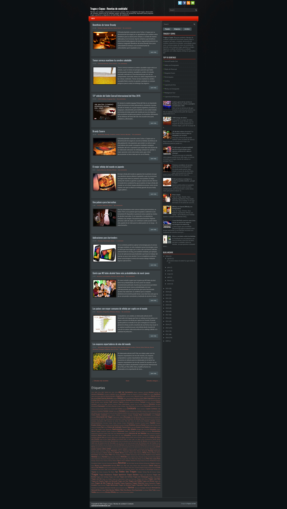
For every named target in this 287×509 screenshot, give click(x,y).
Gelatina (125, 429)
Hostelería (157, 433)
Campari (142, 402)
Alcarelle (146, 392)
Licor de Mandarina (108, 445)
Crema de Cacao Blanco (103, 413)
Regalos (152, 463)
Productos (153, 460)
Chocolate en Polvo (155, 406)
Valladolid (121, 488)
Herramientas (156, 431)
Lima (104, 449)
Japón (99, 170)
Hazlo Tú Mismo (130, 431)
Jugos (109, 439)
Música (158, 454)
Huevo (100, 435)
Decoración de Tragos (104, 417)
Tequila (93, 472)
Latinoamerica (148, 439)
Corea (135, 411)
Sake (128, 465)
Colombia (100, 411)
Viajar (103, 490)
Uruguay (109, 99)
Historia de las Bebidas (137, 433)
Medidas (131, 453)
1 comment (119, 241)
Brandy (100, 28)
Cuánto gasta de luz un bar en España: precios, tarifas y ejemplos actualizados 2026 (183, 104)
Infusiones (134, 435)
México (154, 453)
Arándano (113, 396)
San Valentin (100, 467)
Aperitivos (157, 394)
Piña (147, 459)
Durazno (146, 421)
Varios (110, 205)
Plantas (110, 460)
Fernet (143, 425)
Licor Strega (152, 447)
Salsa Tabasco (133, 465)
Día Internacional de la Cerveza (150, 417)
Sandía (110, 467)
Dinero (153, 419)
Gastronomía (117, 429)
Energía (124, 423)
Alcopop (156, 392)
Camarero (136, 402)
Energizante (130, 423)
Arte (124, 396)
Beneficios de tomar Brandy (104, 25)
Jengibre (128, 437)
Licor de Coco (119, 443)
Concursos (116, 411)
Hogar (148, 433)
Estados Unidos (130, 347)
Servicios (118, 467)
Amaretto (123, 394)
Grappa (108, 431)
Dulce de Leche (135, 421)
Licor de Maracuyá (129, 445)
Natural (100, 457)
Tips (116, 472)
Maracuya (126, 451)
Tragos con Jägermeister (118, 479)
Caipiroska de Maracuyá (171, 97)
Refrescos (141, 463)
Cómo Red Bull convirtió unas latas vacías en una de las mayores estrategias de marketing (183, 222)
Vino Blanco (128, 490)
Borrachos (117, 400)
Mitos (113, 454)
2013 (167, 328)
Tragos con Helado (107, 479)
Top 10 (113, 349)
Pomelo (128, 460)
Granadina (153, 429)
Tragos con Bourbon (145, 475)
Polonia (123, 460)
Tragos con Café (114, 477)
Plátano (115, 460)
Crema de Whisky (156, 413)
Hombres (152, 433)
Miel (110, 455)
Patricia (113, 459)
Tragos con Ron (154, 479)
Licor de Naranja (99, 447)
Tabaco (143, 469)
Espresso (158, 423)
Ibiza (113, 435)
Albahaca (140, 392)
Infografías (106, 312)
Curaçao (130, 415)
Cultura (118, 415)
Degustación (116, 417)
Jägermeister (115, 437)
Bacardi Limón (143, 396)
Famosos (138, 425)
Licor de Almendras (123, 441)
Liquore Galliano (123, 449)
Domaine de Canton (112, 421)
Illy (119, 435)
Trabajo (158, 472)
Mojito (128, 454)
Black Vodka (157, 398)
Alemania (101, 347)
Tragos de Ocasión (113, 483)
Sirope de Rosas (148, 467)
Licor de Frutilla (151, 443)
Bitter (141, 398)
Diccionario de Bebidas (133, 419)
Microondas (101, 454)
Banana (158, 396)
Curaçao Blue (137, 415)
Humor (104, 435)
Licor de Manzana (119, 445)
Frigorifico (133, 427)
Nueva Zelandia (131, 457)
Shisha (122, 467)
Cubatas (113, 415)
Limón (108, 449)
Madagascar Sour (169, 93)
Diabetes (123, 419)
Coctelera (143, 409)
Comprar (110, 411)
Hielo (109, 433)
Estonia (103, 425)
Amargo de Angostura (132, 394)
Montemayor (134, 454)
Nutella (146, 457)
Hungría (109, 435)
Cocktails (131, 408)
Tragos (94, 474)
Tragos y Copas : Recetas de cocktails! (108, 9)
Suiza (122, 469)
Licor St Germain (144, 447)
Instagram (146, 435)
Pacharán (97, 459)
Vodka (93, 492)
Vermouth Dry (156, 488)
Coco (138, 409)
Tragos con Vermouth (110, 481)
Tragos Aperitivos (119, 474)
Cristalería (104, 415)
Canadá (148, 402)
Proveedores (94, 463)
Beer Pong (126, 398)
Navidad (104, 457)
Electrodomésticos (96, 423)
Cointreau (154, 409)
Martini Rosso (119, 453)
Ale (159, 392)
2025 (167, 288)
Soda (158, 467)
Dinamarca (148, 419)
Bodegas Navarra (101, 400)
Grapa (98, 431)
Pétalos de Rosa (142, 459)
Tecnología (106, 241)
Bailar (149, 396)
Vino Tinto (152, 490)
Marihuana (157, 451)
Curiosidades (106, 276)
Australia (113, 347)
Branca (134, 400)
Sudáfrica (107, 349)
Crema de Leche (122, 413)
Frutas (142, 427)
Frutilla (147, 427)
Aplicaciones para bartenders (105, 237)
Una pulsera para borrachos (104, 202)
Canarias (153, 402)
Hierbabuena (120, 433)
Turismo (93, 488)
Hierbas (127, 433)
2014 (92, 392)
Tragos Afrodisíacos (105, 475)
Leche (154, 439)
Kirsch (121, 439)
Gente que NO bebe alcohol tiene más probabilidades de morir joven (121, 273)
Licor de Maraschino (141, 445)
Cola (159, 409)
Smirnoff (154, 467)
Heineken (138, 431)
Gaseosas (109, 429)
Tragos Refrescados (112, 485)
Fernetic (148, 425)
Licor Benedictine (112, 441)
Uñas (97, 488)
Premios (147, 460)
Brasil (142, 400)
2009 (167, 341)
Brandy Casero (99, 131)
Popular (167, 29)
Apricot (99, 396)
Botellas (123, 400)
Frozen (138, 427)
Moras (139, 454)
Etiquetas (121, 425)
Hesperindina (94, 433)
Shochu (126, 467)
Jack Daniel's (108, 437)
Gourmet (146, 429)
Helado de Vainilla (146, 431)
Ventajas (142, 488)
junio (168, 271)
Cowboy (167, 81)
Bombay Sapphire (110, 400)
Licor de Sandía (108, 447)
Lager (133, 439)
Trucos (151, 485)
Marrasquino (99, 453)
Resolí (101, 465)
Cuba (109, 415)
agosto (169, 258)
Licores (158, 447)
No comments (127, 28)
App (96, 396)
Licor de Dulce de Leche (129, 443)
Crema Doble (95, 415)
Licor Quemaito (136, 447)
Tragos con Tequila (97, 481)
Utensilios (108, 488)
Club (109, 409)
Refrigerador (147, 463)
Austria (132, 396)
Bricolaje (153, 400)
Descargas (127, 417)
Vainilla (113, 488)
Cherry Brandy (112, 406)
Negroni (110, 457)
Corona (139, 411)
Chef (106, 406)
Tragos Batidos (133, 474)
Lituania (130, 449)
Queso (110, 463)
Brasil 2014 (148, 400)
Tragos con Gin (96, 479)
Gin (129, 429)
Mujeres (148, 454)
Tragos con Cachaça (102, 477)
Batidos (115, 398)
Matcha (126, 453)
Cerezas (140, 404)
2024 (113, 392)
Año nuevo (150, 394)
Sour (102, 469)
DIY (105, 421)
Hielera (106, 433)
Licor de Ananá (133, 441)
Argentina (107, 347)
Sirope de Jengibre (139, 467)
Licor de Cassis (99, 443)
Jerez (131, 437)
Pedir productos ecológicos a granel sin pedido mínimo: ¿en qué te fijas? (183, 181)
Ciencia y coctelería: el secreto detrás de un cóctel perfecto (182, 166)
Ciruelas (112, 134)
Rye (125, 465)
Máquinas (120, 451)
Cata (105, 404)
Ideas (116, 435)
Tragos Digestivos (126, 483)
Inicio (93, 18)
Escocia (147, 423)
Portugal (101, 349)
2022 (167, 298)
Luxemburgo (141, 449)
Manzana (114, 451)
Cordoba (132, 411)
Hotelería (94, 435)
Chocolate (147, 406)
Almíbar (112, 394)
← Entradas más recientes (100, 381)
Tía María (111, 472)
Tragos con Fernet (154, 477)
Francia (138, 347)
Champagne (101, 406)
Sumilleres (127, 469)
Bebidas (120, 398)
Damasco (93, 417)
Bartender (110, 398)
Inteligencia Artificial (154, 435)
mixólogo (123, 454)
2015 (99, 99)
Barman (104, 398)
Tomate (139, 472)
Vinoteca (158, 490)
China (138, 406)
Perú (133, 459)
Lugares (135, 449)
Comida (105, 411)
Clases (101, 409)
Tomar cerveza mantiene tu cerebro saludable (112, 60)
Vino (114, 99)
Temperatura (157, 469)
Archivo (187, 29)
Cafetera (115, 402)
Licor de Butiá (151, 441)
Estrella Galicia (109, 425)
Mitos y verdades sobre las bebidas (183, 236)
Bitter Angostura (149, 398)
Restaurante (107, 465)
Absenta (135, 392)
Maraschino (132, 451)
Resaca (97, 465)
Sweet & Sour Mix (136, 469)
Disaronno (157, 419)
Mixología (118, 454)
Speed (105, 469)
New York (114, 457)
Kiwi (125, 439)
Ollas (154, 457)
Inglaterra (139, 435)
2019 (167, 308)
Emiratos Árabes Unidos (109, 423)
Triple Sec (146, 485)
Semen (114, 467)
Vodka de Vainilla (100, 492)
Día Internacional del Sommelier (112, 419)
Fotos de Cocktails (114, 427)
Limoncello (114, 449)
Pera (130, 459)
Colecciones (94, 411)
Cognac (105, 28)
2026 (116, 392)
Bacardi (137, 396)
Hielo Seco (113, 433)
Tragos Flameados (150, 483)
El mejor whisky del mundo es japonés (108, 167)
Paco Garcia (104, 459)
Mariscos (93, 453)
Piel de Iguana (168, 77)
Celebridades (126, 404)
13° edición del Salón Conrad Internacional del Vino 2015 (116, 96)
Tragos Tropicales (137, 485)
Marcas (139, 451)
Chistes (142, 406)
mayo (169, 274)
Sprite (109, 469)
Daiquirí (157, 415)
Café (110, 402)
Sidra (133, 467)
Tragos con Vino (123, 481)
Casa (102, 404)
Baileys (153, 396)
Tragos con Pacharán (130, 479)
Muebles (143, 454)
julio (168, 267)
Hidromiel (100, 433)
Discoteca (93, 421)
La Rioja (129, 439)
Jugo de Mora (103, 439)
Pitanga (93, 460)
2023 (109, 392)
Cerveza (100, 63)
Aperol (93, 396)
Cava (119, 404)
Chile (118, 347)
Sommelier (94, 469)
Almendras (101, 134)
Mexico (149, 453)
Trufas (155, 485)
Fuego (95, 429)
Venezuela (137, 488)
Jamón (120, 437)
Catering (115, 404)
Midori (107, 454)
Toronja (154, 472)
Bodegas (94, 400)
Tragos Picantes (101, 485)
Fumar (100, 429)
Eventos (104, 99)
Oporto (158, 457)
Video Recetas (110, 490)
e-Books (152, 421)
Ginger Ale (140, 429)
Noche (118, 457)
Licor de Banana (142, 441)
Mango (108, 451)
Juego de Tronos (146, 437)
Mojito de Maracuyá (170, 69)
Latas (142, 439)
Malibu (97, 451)
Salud (115, 28)
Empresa (119, 423)
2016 (99, 392)
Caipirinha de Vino (170, 85)
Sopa (99, 469)
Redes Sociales (135, 463)
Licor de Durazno (141, 443)
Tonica (145, 472)
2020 (167, 305)
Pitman (98, 460)
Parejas (109, 459)
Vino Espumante (137, 490)
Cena (136, 404)
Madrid (152, 449)
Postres (143, 460)
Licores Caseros (120, 134)
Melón (135, 453)
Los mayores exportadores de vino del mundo (112, 344)
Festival (152, 425)
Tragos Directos (138, 483)
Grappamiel (114, 431)
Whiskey (109, 170)
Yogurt (117, 492)
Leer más (153, 52)
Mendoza (139, 453)
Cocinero (124, 409)
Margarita (144, 451)
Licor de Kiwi (99, 445)
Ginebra (133, 429)
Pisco (158, 459)
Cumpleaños (124, 415)
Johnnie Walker (138, 437)
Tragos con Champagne (141, 477)
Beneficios (137, 398)
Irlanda (99, 437)
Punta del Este (105, 463)
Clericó (106, 409)
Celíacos (132, 404)
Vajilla (117, 488)
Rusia (122, 465)
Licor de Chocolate (110, 443)
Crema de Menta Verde (145, 413)
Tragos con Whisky (148, 481)
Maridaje (150, 451)
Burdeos (97, 402)
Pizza (101, 460)
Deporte (122, 417)
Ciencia (93, 409)
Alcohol (99, 276)
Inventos (99, 205)
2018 (106, 392)
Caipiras (121, 402)
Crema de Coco (113, 413)
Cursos (153, 415)
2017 (102, 392)
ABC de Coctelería (125, 392)
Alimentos (100, 394)
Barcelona (94, 398)
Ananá (145, 394)
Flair (102, 427)
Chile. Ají (134, 406)
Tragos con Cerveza (126, 477)
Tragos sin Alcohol (125, 485)
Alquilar (117, 394)
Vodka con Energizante (171, 65)
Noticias (110, 28)
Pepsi (127, 459)
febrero (169, 280)
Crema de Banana (151, 411)
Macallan (146, 449)
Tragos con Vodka (135, 481)
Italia (142, 347)
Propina (158, 460)
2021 (167, 302)
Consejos (122, 411)
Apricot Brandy (105, 396)
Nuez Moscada (139, 457)
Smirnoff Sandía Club (171, 61)
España (123, 347)
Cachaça (105, 402)
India (122, 435)
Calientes (126, 402)
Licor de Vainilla (117, 447)
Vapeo (126, 488)
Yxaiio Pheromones (124, 492)
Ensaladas (137, 423)
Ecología (158, 421)
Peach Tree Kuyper (121, 459)
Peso (136, 459)
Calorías (132, 402)
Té (145, 469)
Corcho (127, 411)
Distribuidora (100, 421)
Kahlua (114, 439)
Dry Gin (127, 421)
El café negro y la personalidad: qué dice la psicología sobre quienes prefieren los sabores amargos (182, 150)
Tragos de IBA (100, 483)
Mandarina (103, 451)
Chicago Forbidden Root (122, 406)
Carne (99, 404)
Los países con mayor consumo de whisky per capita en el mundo (120, 308)
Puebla (99, 463)
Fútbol (103, 429)
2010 (167, 338)
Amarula (140, 394)
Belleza (131, 398)
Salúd (119, 28)
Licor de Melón (151, 445)
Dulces (142, 421)
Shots (130, 467)
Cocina (119, 409)
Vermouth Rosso (96, 490)
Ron (118, 465)
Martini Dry (111, 453)
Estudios (116, 425)
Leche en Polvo (103, 441)
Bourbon (99, 312)
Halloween (120, 431)
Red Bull (129, 463)
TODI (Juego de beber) (179, 118)
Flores (105, 427)
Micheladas (94, 454)
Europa (126, 425)
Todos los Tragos (127, 471)
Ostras (93, 459)
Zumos (131, 492)
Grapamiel (103, 431)
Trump (158, 485)
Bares (99, 398)
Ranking (115, 463)
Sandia (106, 467)
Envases (143, 423)
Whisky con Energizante (171, 89)
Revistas (113, 465)
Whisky (114, 170)
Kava (117, 439)
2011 (167, 334)
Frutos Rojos (153, 427)
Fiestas (98, 427)
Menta (144, 453)
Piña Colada (153, 459)
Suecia (119, 469)
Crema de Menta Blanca (133, 413)
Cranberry (144, 411)
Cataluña (110, 404)
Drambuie (121, 421)
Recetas (128, 134)
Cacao (101, 402)
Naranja (94, 456)
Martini (105, 453)
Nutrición (150, 457)
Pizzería (106, 460)
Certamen (145, 404)
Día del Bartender (136, 417)
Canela (158, 402)
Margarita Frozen (169, 73)
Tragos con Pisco (142, 479)
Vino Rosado (145, 490)
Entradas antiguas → (153, 381)
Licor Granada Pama (126, 447)
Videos (117, 490)
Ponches (133, 460)
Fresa (128, 427)
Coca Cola (114, 409)
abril (168, 277)
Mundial (153, 454)
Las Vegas (137, 439)
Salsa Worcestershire (143, 465)
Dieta (142, 419)
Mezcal (158, 453)
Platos (119, 460)
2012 (167, 331)
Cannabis (94, 404)
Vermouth (148, 488)
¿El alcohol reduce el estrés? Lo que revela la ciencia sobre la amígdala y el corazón (182, 133)
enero (169, 284)
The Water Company (102, 472)
